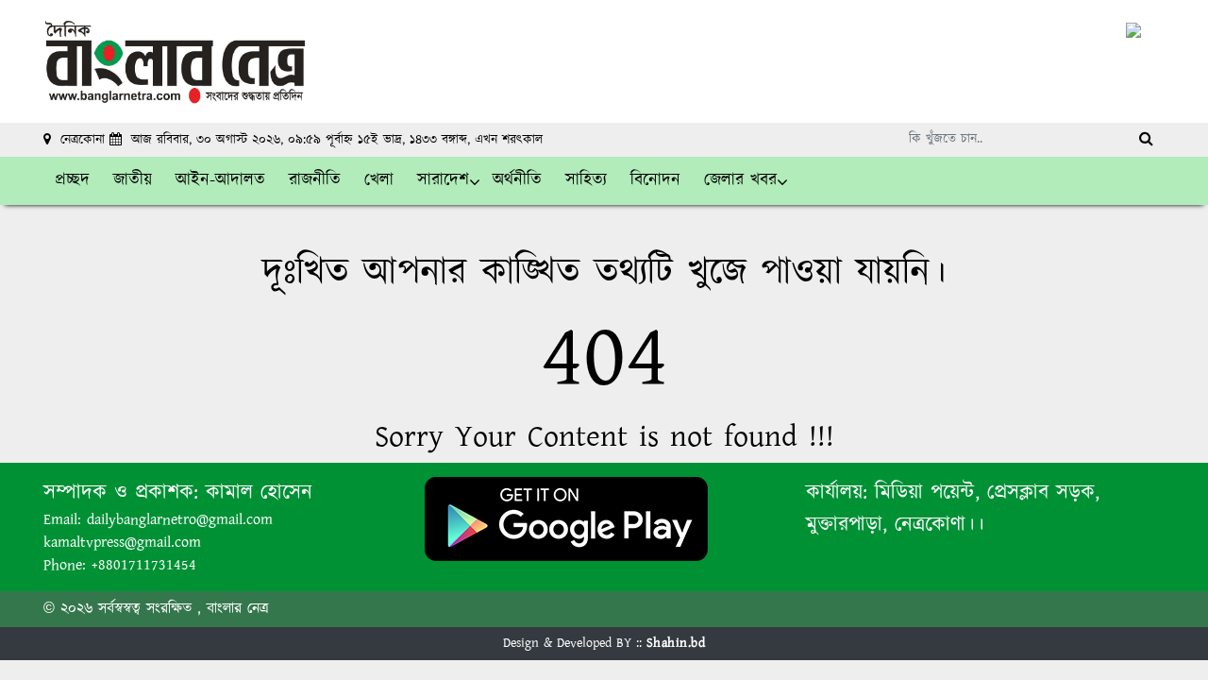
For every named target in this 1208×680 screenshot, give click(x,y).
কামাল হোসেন (259, 492)
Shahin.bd (676, 643)
